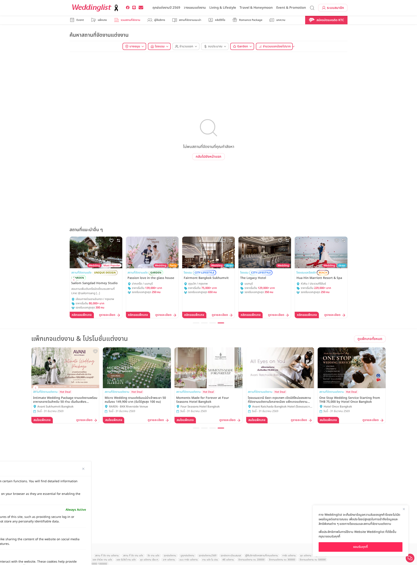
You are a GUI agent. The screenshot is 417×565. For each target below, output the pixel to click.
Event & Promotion (291, 7)
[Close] (403, 509)
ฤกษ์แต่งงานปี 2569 (166, 7)
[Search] (312, 8)
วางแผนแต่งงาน (195, 7)
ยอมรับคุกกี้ (360, 547)
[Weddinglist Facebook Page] (128, 7)
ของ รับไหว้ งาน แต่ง (126, 559)
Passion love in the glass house (150, 278)
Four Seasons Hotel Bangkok (200, 407)
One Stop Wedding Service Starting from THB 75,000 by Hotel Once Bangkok (349, 400)
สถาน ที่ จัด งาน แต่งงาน (107, 555)
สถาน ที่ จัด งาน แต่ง (133, 555)
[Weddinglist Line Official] (134, 7)
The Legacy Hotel (253, 278)
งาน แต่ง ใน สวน (210, 559)
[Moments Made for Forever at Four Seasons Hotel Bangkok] (208, 367)
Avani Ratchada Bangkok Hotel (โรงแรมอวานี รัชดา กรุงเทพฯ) (282, 407)
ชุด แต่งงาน (305, 555)
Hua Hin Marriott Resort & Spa (319, 278)
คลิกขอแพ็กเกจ (82, 315)
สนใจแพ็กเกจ (42, 420)
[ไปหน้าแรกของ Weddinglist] (96, 8)
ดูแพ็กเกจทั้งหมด (369, 338)
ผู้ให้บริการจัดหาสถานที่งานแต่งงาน (261, 555)
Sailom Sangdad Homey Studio (94, 283)
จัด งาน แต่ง (153, 555)
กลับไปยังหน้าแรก (208, 156)
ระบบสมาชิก (335, 7)
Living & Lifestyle (222, 7)
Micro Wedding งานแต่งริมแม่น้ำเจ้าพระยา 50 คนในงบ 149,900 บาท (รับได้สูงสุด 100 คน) (135, 400)
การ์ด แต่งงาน (289, 555)
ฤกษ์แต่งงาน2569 (207, 555)
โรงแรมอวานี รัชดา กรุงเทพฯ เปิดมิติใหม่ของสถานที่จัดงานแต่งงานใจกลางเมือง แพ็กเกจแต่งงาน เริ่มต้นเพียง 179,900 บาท (279, 400)
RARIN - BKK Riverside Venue (128, 407)
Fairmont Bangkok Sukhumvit (206, 278)
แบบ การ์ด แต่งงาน (188, 559)
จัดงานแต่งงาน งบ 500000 (313, 559)
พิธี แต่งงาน (228, 559)
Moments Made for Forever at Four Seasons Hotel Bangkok (202, 400)
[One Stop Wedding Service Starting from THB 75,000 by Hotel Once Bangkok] (352, 367)
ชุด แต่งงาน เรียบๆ (149, 559)
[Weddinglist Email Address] (141, 7)
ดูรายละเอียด (107, 315)
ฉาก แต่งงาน (169, 559)
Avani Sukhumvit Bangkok (55, 407)
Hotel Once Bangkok (338, 407)
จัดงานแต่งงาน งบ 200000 (251, 559)
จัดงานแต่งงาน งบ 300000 (282, 559)
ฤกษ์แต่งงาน (170, 555)
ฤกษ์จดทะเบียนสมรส (231, 555)
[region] (360, 530)
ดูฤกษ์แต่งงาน (187, 555)
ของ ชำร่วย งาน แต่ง (102, 559)
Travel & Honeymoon (256, 7)
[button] (73, 280)
